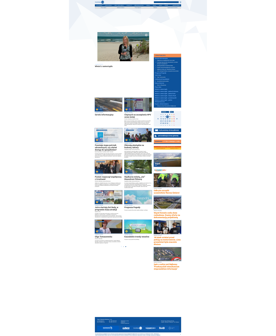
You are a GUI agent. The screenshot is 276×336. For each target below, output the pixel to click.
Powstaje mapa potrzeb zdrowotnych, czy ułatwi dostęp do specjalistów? (106, 147)
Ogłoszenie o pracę (125, 320)
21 (163, 121)
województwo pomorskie (131, 99)
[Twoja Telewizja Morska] (110, 2)
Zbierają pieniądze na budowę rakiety (134, 146)
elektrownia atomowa (138, 5)
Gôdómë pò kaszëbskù (162, 79)
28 (163, 123)
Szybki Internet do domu (172, 7)
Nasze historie (159, 83)
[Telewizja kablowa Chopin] (126, 328)
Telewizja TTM (172, 322)
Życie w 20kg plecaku (160, 85)
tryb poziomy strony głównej (169, 130)
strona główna (99, 5)
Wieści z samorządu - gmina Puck (165, 93)
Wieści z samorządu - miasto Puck (165, 95)
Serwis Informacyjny (104, 115)
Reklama (155, 7)
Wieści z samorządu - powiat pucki (165, 98)
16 (167, 119)
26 (174, 121)
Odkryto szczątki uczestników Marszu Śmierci (166, 191)
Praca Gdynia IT (138, 7)
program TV (129, 5)
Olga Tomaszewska (103, 237)
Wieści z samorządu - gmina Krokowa (166, 91)
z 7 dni (166, 141)
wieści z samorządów (118, 5)
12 (174, 116)
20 (161, 121)
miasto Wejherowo (130, 130)
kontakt (166, 5)
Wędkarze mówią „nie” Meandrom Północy (134, 178)
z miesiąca (171, 141)
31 (163, 114)
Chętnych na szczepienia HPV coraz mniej (137, 116)
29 (165, 123)
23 (167, 121)
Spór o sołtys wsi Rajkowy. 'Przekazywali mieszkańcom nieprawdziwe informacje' (166, 266)
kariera (160, 5)
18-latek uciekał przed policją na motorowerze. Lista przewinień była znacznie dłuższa (167, 240)
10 (169, 116)
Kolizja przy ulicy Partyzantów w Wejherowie (165, 105)
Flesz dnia (158, 87)
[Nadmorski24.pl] (151, 328)
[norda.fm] (160, 148)
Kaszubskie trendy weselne (136, 237)
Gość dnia (158, 75)
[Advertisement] (138, 20)
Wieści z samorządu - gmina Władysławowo (163, 101)
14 (163, 119)
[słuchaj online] (174, 148)
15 (165, 119)
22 (165, 121)
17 (169, 119)
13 (161, 119)
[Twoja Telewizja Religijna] (171, 328)
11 (172, 116)
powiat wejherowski (101, 161)
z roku (178, 141)
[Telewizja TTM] (137, 328)
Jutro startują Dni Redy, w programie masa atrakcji (106, 208)
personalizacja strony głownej (168, 135)
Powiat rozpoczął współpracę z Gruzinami (108, 178)
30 (161, 114)
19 (174, 119)
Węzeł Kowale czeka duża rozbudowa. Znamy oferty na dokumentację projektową (167, 215)
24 (169, 121)
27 (161, 123)
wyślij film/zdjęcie (176, 5)
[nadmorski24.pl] (167, 170)
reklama (154, 5)
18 (172, 119)
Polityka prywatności (125, 323)
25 (172, 121)
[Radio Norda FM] (162, 328)
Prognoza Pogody (132, 207)
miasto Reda (99, 192)
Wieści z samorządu (161, 89)
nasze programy (108, 5)
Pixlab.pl (177, 322)
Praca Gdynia (103, 7)
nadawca (148, 5)
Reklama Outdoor (120, 7)
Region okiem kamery (162, 104)
